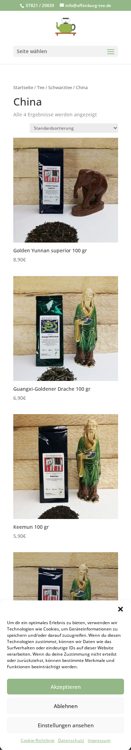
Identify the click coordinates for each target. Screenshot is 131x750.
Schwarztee (60, 87)
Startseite (23, 87)
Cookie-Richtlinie (37, 740)
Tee (40, 87)
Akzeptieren (66, 686)
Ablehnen (66, 705)
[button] (120, 609)
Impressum (99, 740)
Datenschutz (71, 740)
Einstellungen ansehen (66, 725)
